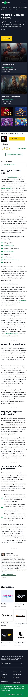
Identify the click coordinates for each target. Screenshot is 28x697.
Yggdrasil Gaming (8, 67)
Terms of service (17, 672)
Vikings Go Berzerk (8, 64)
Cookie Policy (5, 690)
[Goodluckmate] (5, 2)
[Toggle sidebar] (25, 3)
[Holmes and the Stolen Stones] (14, 84)
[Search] (21, 3)
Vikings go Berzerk (6, 188)
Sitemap (15, 680)
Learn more (4, 606)
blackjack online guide (12, 333)
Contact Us (4, 674)
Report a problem (3, 678)
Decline (19, 694)
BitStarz (8, 38)
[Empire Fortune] (21, 111)
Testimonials (4, 681)
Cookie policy (16, 677)
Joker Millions (22, 300)
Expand (3, 29)
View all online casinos (13, 154)
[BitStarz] (4, 139)
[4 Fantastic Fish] (21, 122)
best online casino (12, 177)
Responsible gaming (16, 683)
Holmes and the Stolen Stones (11, 96)
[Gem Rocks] (7, 122)
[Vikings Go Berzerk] (14, 52)
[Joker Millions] (7, 111)
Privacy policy (17, 674)
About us (3, 672)
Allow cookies (11, 694)
